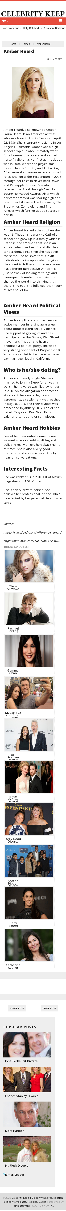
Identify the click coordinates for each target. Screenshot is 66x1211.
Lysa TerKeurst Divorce (21, 1061)
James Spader (14, 1175)
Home (13, 43)
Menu (5, 21)
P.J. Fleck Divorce (16, 1165)
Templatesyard (21, 1205)
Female (26, 43)
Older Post (49, 1008)
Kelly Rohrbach (26, 27)
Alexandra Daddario (49, 27)
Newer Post (17, 1008)
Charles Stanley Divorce (21, 1096)
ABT (53, 1205)
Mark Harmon (14, 1131)
